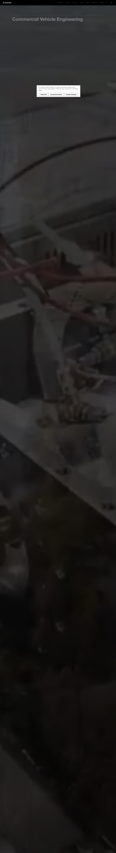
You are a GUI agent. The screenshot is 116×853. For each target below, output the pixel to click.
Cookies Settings (71, 94)
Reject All (43, 94)
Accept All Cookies (56, 94)
